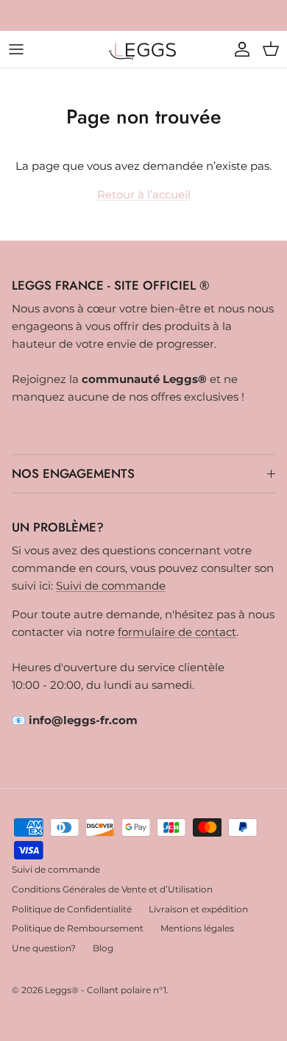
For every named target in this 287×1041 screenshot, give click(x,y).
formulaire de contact (177, 632)
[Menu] (16, 49)
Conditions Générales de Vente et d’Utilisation (112, 889)
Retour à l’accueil (144, 194)
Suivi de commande (111, 586)
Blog (103, 948)
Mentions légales (197, 928)
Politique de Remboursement (78, 928)
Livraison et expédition (198, 909)
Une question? (44, 948)
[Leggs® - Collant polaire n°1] (143, 49)
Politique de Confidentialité (72, 909)
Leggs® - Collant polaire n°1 (105, 989)
